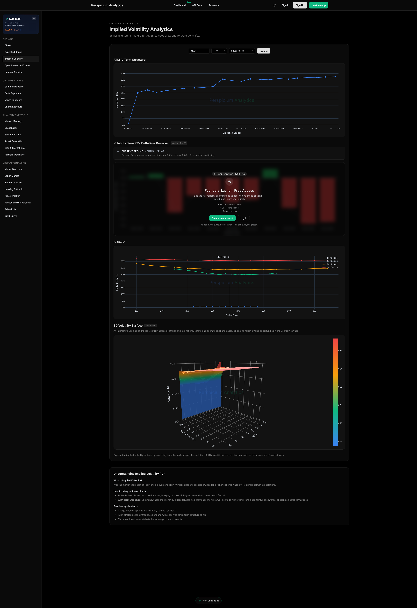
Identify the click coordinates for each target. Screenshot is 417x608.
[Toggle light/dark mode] (274, 5)
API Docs (197, 5)
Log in (243, 218)
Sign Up (300, 5)
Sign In (285, 5)
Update (264, 51)
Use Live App (318, 5)
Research (214, 5)
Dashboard (180, 4)
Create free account (222, 218)
